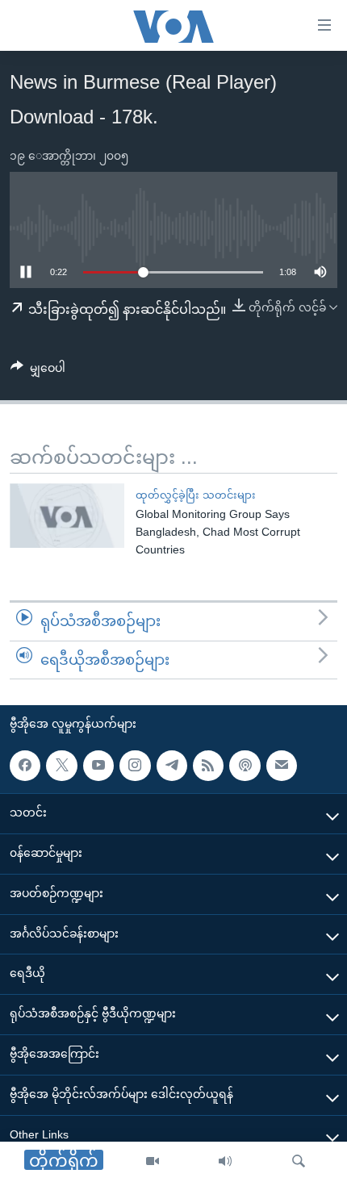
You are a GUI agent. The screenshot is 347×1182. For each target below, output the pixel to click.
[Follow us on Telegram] (172, 765)
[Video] (152, 1162)
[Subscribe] (281, 765)
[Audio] (225, 1162)
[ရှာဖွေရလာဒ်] (298, 1162)
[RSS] (208, 765)
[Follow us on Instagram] (134, 765)
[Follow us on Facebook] (25, 765)
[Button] (37, 371)
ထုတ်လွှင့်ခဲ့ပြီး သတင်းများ (196, 495)
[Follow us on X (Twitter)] (61, 765)
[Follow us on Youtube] (98, 765)
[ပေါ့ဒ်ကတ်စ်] (244, 765)
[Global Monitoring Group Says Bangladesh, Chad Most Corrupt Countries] (67, 515)
